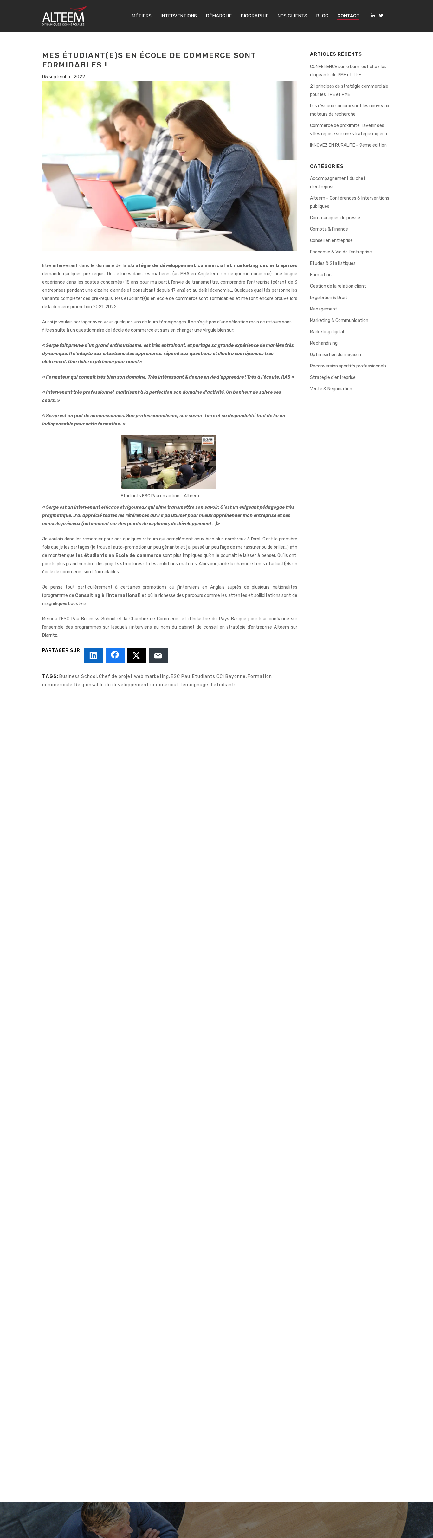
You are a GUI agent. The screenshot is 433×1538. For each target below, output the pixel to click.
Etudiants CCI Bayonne (219, 676)
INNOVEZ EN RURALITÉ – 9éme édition (348, 145)
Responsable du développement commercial (126, 684)
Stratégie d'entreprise (333, 377)
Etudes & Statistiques (333, 263)
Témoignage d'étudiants (208, 684)
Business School (78, 676)
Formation (321, 275)
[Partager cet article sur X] (136, 655)
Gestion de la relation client (338, 286)
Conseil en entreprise (331, 240)
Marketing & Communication (339, 320)
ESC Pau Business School (88, 619)
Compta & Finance (329, 229)
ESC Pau (180, 676)
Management (323, 309)
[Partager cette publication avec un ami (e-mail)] (158, 655)
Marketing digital (327, 332)
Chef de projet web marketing (134, 676)
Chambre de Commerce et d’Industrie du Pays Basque (187, 619)
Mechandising (324, 343)
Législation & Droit (328, 297)
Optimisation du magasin (335, 354)
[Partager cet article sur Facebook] (115, 655)
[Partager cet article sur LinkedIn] (93, 655)
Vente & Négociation (331, 389)
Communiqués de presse (335, 217)
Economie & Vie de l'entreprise (341, 252)
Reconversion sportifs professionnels (348, 366)
